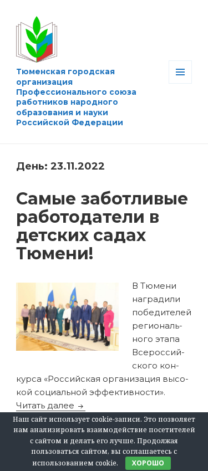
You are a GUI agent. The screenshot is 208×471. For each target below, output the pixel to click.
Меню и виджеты (180, 83)
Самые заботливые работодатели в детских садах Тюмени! (102, 226)
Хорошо (148, 463)
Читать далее (50, 405)
